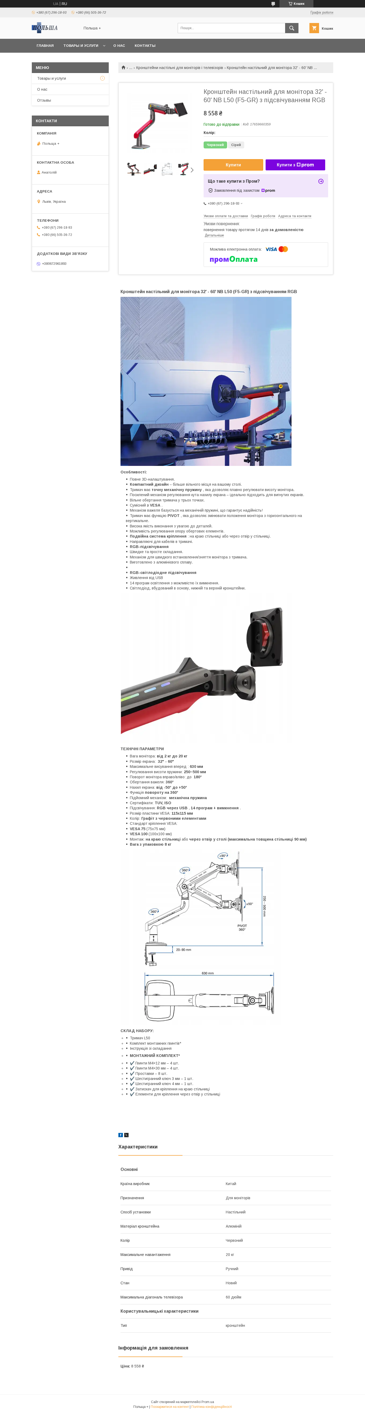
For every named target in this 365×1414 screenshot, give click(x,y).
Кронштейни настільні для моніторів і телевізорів (179, 68)
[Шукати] (291, 28)
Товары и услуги (80, 46)
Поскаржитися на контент (170, 1407)
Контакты (145, 46)
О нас (119, 46)
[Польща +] (54, 32)
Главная (45, 46)
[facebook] (120, 1136)
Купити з (286, 165)
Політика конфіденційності (211, 1407)
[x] (126, 1136)
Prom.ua (207, 1402)
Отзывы (44, 100)
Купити (233, 165)
